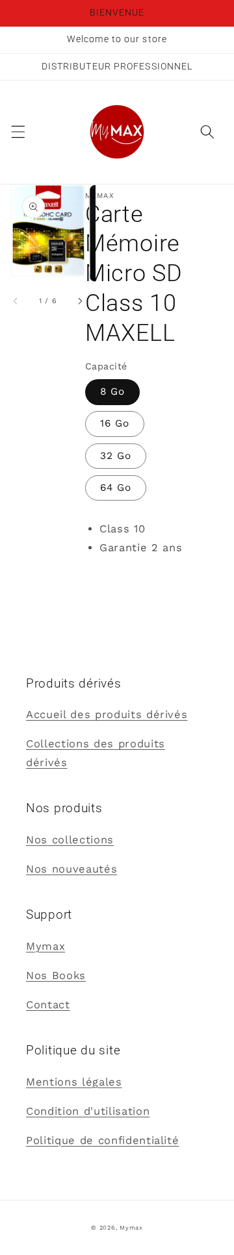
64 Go (116, 487)
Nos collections (70, 840)
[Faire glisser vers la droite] (80, 301)
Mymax (45, 946)
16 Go (115, 423)
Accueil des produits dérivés (106, 714)
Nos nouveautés (71, 869)
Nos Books (56, 975)
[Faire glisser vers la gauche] (16, 301)
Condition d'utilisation (88, 1111)
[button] (17, 131)
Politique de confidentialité (102, 1140)
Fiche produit (123, 577)
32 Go (116, 456)
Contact (48, 1005)
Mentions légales (74, 1082)
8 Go (112, 391)
